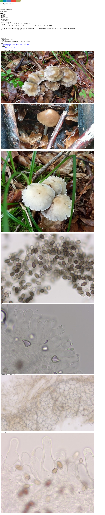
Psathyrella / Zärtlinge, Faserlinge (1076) (9, 47)
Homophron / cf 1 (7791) (6, 45)
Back (2, 1)
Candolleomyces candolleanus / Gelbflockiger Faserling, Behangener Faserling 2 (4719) (16, 44)
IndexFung (19, 1)
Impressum (2, 514)
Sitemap (8, 1)
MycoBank (13, 1)
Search (4, 1)
